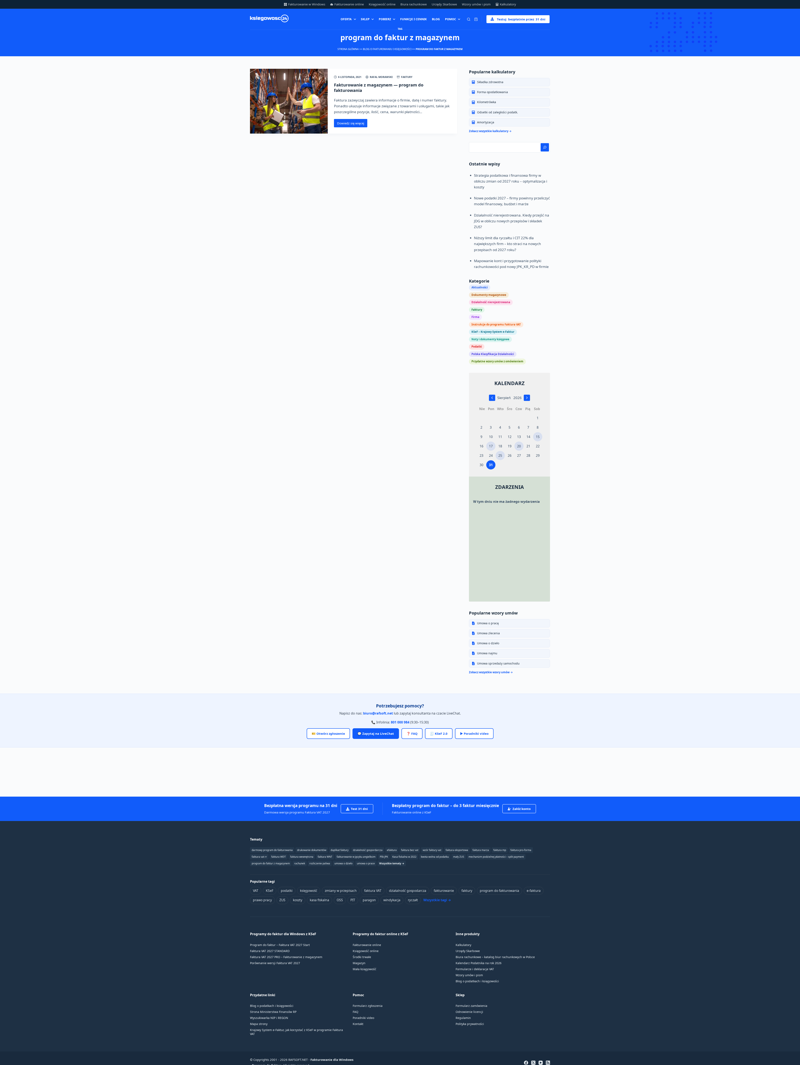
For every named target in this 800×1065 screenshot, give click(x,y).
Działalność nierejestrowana (490, 302)
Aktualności (479, 287)
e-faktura (534, 890)
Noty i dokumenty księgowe (490, 339)
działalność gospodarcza (407, 890)
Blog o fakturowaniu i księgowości (387, 49)
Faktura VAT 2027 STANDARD (270, 951)
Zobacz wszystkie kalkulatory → (490, 131)
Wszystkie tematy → (391, 863)
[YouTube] (541, 1063)
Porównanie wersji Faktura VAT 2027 (275, 963)
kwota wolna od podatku (435, 857)
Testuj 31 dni (521, 19)
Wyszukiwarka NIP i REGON (269, 1018)
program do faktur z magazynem (271, 863)
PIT (352, 900)
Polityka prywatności (470, 1024)
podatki (286, 890)
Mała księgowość (364, 969)
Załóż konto (521, 809)
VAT (255, 890)
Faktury (406, 77)
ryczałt (413, 900)
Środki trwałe (362, 957)
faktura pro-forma (520, 850)
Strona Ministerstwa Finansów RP (273, 1012)
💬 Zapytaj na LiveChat (376, 733)
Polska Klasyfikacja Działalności (492, 354)
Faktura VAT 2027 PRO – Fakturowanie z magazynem (286, 957)
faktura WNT (325, 857)
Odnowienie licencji (469, 1012)
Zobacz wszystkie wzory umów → (491, 672)
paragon (369, 900)
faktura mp (499, 850)
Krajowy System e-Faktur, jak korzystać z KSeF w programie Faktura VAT (296, 1032)
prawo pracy (262, 900)
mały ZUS (458, 857)
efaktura (392, 850)
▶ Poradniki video (474, 733)
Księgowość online (382, 4)
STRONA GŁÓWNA (348, 49)
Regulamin (463, 1018)
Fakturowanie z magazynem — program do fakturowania (378, 87)
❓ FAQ (412, 733)
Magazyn (359, 963)
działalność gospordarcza (367, 850)
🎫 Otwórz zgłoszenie (328, 733)
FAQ (355, 1012)
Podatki (476, 346)
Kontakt (358, 1024)
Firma (475, 317)
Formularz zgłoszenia (367, 1006)
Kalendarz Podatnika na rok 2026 (478, 963)
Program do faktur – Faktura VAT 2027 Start (280, 945)
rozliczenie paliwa (319, 863)
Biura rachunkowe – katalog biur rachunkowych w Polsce (495, 957)
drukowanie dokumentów (311, 850)
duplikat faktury (340, 850)
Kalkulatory (508, 4)
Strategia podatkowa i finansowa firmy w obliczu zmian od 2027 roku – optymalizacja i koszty (510, 181)
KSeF (269, 890)
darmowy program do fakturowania (272, 850)
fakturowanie (444, 890)
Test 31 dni (359, 809)
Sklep (365, 19)
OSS (340, 900)
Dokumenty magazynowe (488, 295)
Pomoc (450, 19)
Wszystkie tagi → (437, 900)
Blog (436, 19)
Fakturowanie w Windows (306, 4)
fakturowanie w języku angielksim (356, 857)
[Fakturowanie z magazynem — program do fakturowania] (289, 101)
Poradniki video (363, 1018)
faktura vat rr (259, 857)
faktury (466, 890)
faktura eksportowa (457, 850)
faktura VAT (372, 890)
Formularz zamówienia (471, 1006)
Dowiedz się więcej (352, 124)
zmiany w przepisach (341, 890)
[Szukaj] (468, 19)
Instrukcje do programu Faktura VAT (496, 324)
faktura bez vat (409, 850)
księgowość (308, 890)
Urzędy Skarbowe (444, 4)
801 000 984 (400, 722)
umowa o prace (366, 863)
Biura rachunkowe (413, 4)
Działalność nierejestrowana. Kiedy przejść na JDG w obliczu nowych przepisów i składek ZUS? (511, 221)
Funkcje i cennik (413, 19)
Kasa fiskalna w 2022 (404, 857)
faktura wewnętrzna (301, 857)
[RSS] (548, 1063)
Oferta (346, 19)
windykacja (391, 900)
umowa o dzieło (343, 863)
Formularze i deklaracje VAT (475, 969)
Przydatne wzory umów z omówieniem (497, 361)
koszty (297, 900)
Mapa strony (259, 1024)
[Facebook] (526, 1063)
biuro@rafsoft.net (378, 713)
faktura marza (480, 850)
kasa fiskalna (319, 900)
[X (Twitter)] (533, 1063)
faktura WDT (278, 857)
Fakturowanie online (349, 4)
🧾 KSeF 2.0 (439, 733)
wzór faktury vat (432, 850)
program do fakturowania (499, 890)
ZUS (282, 900)
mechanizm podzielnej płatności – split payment (496, 857)
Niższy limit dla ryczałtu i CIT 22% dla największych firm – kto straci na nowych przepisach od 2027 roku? (507, 243)
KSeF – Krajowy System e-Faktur (492, 332)
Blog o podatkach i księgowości (477, 981)
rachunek (299, 863)
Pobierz (385, 19)
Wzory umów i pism (476, 4)
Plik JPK (384, 857)
